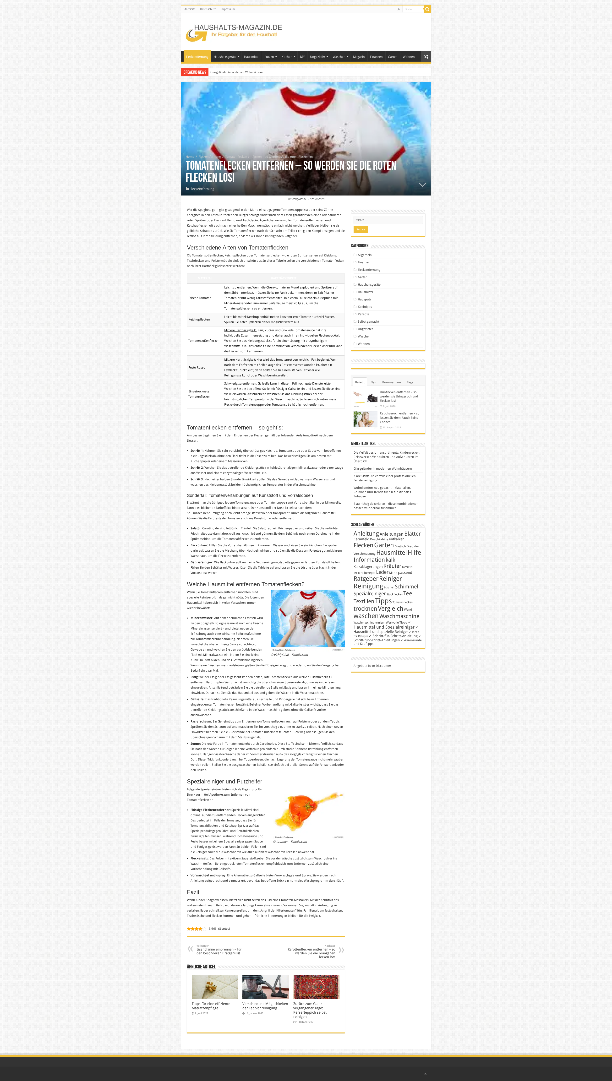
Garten (393, 57)
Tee (407, 593)
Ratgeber (366, 578)
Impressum (227, 9)
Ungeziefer (317, 57)
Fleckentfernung (197, 57)
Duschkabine (379, 539)
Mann (393, 573)
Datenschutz (208, 9)
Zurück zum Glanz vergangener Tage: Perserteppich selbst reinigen (310, 1010)
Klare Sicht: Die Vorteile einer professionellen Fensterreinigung (251, 72)
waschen (366, 615)
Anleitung (366, 533)
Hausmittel (251, 57)
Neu (373, 382)
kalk (390, 559)
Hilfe (414, 552)
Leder (382, 572)
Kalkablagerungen (368, 567)
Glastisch (400, 546)
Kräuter (392, 566)
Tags (410, 382)
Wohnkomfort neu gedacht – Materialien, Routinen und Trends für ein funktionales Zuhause (382, 492)
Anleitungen (392, 534)
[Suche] (427, 9)
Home (190, 156)
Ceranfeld (361, 539)
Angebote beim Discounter (372, 666)
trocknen (365, 608)
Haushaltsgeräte (225, 57)
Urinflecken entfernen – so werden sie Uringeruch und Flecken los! (399, 396)
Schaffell (389, 587)
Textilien (364, 601)
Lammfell (407, 567)
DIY (302, 57)
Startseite (189, 9)
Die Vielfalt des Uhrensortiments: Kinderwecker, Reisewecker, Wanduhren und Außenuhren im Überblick (387, 457)
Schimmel (406, 587)
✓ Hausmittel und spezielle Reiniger (386, 629)
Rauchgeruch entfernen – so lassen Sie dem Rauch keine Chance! (400, 418)
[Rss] (399, 9)
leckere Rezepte (364, 573)
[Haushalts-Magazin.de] (234, 31)
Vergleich (390, 608)
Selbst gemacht (368, 321)
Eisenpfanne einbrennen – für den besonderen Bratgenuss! (219, 949)
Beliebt (360, 382)
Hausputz (364, 299)
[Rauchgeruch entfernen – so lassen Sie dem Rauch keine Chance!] (365, 420)
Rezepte (363, 314)
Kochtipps (365, 307)
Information (369, 559)
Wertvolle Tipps (396, 622)
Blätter (412, 533)
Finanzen (376, 57)
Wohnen (409, 57)
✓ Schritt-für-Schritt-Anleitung (393, 636)
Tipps (383, 601)
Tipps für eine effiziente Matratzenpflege (211, 1006)
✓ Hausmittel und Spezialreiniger (384, 624)
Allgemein (365, 255)
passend (405, 572)
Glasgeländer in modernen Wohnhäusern (383, 468)
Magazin (359, 57)
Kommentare (391, 382)
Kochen (287, 57)
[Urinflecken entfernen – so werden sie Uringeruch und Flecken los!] (365, 398)
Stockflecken (395, 594)
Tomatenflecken (403, 602)
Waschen (339, 57)
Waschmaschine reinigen (369, 622)
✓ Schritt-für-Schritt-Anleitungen (387, 638)
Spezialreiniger (370, 594)
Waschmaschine (399, 616)
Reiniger (390, 578)
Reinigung (368, 586)
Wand (408, 609)
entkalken (396, 539)
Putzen (269, 57)
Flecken (363, 545)
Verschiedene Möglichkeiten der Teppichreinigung (265, 1006)
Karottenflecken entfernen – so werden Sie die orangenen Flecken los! (311, 951)
